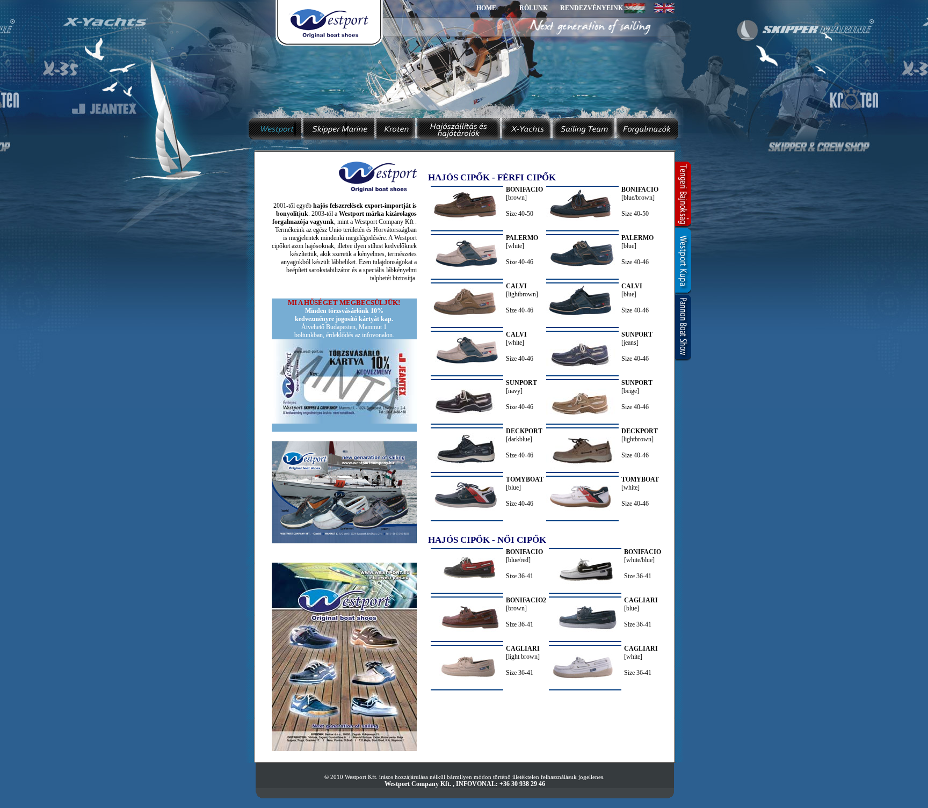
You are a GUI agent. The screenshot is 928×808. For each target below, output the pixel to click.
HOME (486, 8)
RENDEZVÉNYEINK (591, 8)
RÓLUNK (533, 8)
